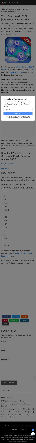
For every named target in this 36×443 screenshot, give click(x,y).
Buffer (5, 324)
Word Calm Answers (17, 72)
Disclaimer (15, 426)
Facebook (6, 316)
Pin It (5, 320)
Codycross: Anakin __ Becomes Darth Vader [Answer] (17, 409)
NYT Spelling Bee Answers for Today (12, 401)
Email (4, 350)
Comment (5, 359)
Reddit (24, 316)
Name (4, 341)
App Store (5, 168)
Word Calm (10, 9)
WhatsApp (14, 320)
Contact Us (13, 429)
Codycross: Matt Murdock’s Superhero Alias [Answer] (17, 412)
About (7, 426)
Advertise (23, 429)
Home (5, 9)
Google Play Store (8, 164)
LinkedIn (24, 320)
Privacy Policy (26, 426)
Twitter (16, 316)
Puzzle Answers (18, 435)
